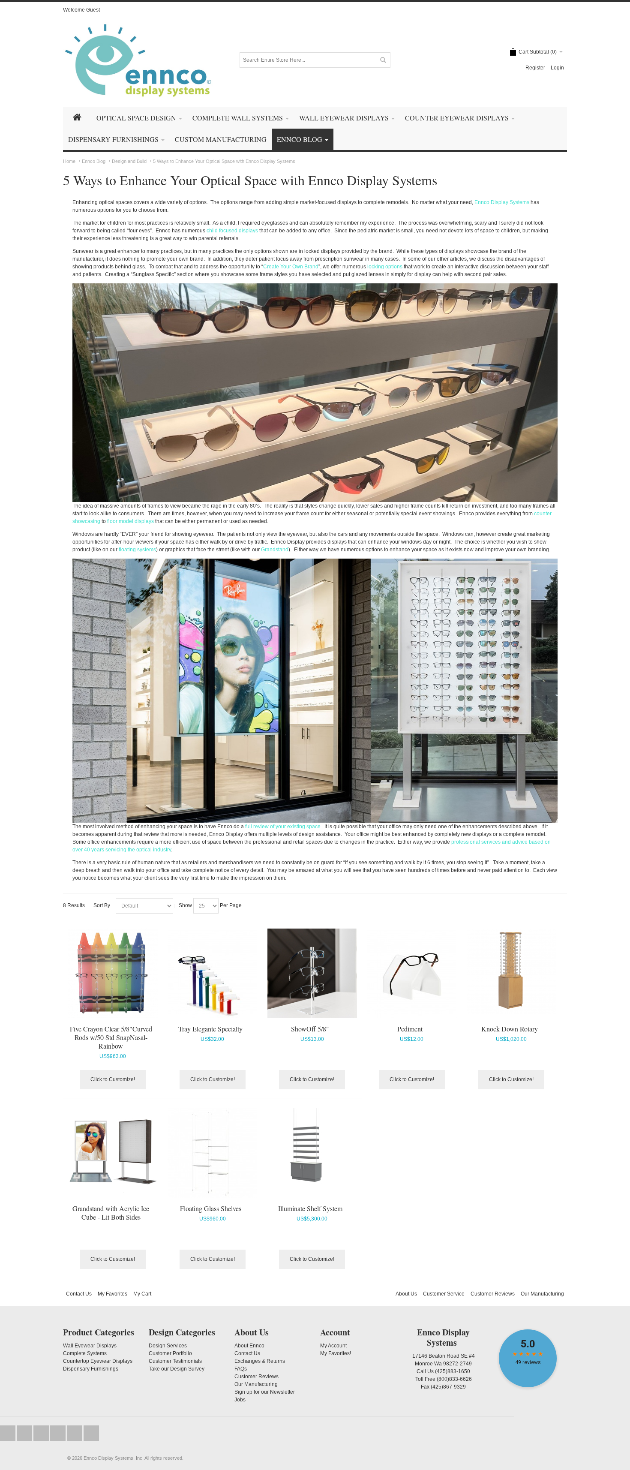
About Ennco (249, 1346)
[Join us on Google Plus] (41, 1434)
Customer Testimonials (175, 1361)
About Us (406, 1294)
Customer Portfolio (170, 1353)
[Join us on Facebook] (25, 1434)
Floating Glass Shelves (210, 1208)
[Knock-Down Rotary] (511, 971)
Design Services (168, 1346)
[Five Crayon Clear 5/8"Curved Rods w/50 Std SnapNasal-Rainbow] (113, 973)
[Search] (382, 60)
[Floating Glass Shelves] (212, 1153)
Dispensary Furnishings (90, 1369)
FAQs (240, 1369)
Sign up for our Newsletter (264, 1392)
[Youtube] (58, 1434)
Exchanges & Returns (259, 1361)
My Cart (142, 1294)
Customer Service (444, 1294)
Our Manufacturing (542, 1294)
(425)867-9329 (448, 1387)
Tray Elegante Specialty (210, 1028)
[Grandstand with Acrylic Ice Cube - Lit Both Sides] (113, 1153)
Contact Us (79, 1294)
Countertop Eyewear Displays (97, 1361)
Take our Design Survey (176, 1369)
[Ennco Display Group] (138, 60)
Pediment (410, 1028)
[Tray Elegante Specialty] (212, 973)
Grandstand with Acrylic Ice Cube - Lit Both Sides (110, 1212)
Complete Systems (85, 1353)
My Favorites (112, 1294)
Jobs (240, 1400)
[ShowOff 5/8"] (312, 973)
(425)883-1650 (452, 1371)
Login (557, 68)
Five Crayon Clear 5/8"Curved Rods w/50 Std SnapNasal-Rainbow (111, 1037)
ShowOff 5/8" (310, 1028)
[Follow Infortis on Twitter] (8, 1434)
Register (535, 68)
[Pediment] (411, 973)
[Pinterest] (91, 1434)
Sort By (101, 905)
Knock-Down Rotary (509, 1028)
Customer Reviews (493, 1294)
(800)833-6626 (454, 1379)
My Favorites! (335, 1353)
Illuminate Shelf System (310, 1208)
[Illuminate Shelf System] (312, 1153)
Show (185, 905)
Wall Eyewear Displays (90, 1346)
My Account (333, 1346)
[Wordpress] (75, 1434)
